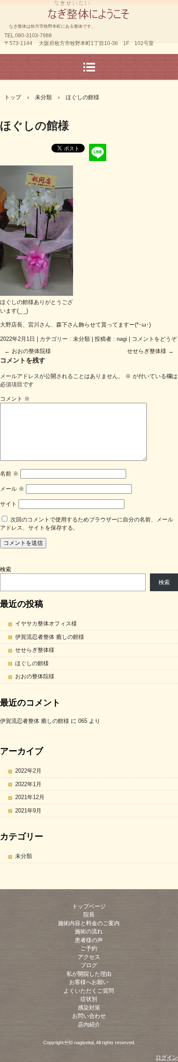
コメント (15, 398)
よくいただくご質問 (89, 991)
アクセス (89, 957)
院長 (89, 914)
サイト (8, 504)
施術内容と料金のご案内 (89, 923)
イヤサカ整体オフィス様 (46, 623)
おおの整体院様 (27, 351)
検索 (5, 569)
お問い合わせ (89, 1016)
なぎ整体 (89, 8)
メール (12, 489)
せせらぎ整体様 (150, 351)
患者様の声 (89, 940)
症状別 (88, 999)
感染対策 (89, 1007)
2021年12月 (29, 797)
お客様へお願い (88, 982)
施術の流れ (89, 931)
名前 (9, 473)
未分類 (81, 339)
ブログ (88, 965)
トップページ (89, 906)
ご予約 (88, 948)
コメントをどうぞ (154, 339)
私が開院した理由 (89, 974)
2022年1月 (28, 784)
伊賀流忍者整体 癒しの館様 (49, 637)
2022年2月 (28, 770)
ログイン (167, 1057)
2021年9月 (28, 810)
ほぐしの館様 (32, 663)
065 (82, 721)
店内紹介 (89, 1024)
